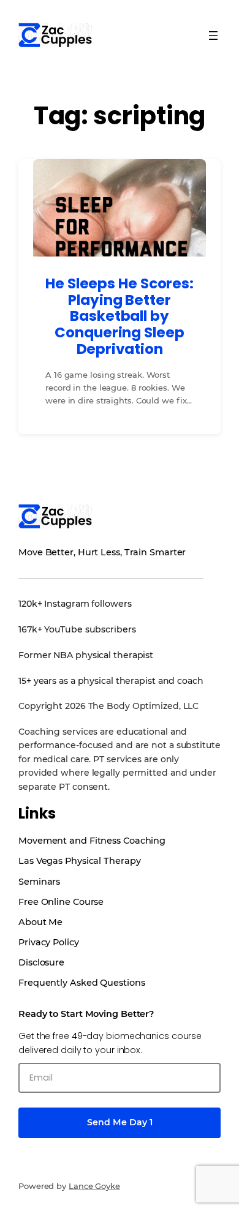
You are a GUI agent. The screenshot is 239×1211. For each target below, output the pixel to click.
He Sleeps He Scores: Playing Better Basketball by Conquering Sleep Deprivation (119, 316)
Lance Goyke (94, 1186)
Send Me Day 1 (120, 1122)
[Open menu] (213, 35)
